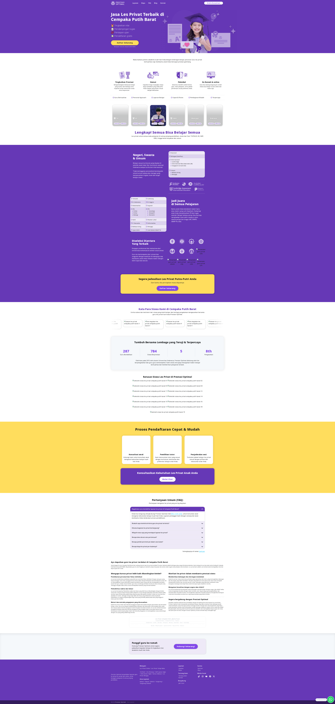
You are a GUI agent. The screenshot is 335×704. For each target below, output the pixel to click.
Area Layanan (130, 702)
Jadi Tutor (181, 683)
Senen (181, 622)
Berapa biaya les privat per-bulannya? (144, 546)
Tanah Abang (186, 622)
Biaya (143, 3)
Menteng (171, 622)
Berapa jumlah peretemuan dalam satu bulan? (147, 542)
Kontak (162, 3)
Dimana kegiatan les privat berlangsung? (145, 528)
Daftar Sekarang (125, 43)
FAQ (149, 3)
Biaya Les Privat (176, 625)
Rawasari (177, 620)
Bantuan (182, 625)
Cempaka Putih (166, 619)
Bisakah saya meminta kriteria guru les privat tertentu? (150, 523)
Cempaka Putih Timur (169, 620)
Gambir (154, 622)
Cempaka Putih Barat (160, 620)
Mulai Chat (167, 479)
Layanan (135, 3)
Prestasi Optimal (120, 702)
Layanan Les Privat (168, 625)
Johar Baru (160, 622)
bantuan (202, 551)
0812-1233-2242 (176, 514)
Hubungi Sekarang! (186, 646)
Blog (155, 3)
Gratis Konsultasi (213, 3)
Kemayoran (165, 622)
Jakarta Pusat (176, 619)
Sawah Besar (176, 622)
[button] (316, 700)
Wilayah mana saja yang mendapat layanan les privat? (150, 533)
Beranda (152, 625)
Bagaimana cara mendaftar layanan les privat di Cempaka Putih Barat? (155, 509)
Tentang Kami (182, 676)
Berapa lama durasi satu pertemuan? (144, 537)
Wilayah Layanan (159, 625)
